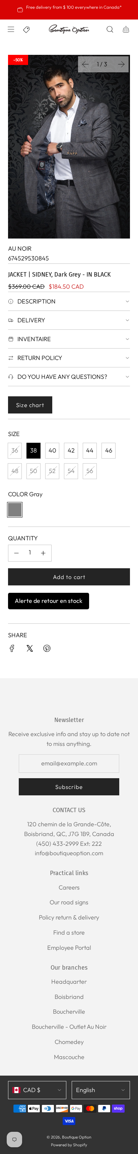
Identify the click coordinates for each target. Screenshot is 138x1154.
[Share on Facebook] (12, 649)
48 (14, 471)
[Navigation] (11, 29)
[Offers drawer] (27, 29)
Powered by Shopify (69, 1144)
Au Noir (19, 248)
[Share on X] (29, 649)
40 (52, 450)
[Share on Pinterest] (47, 649)
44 (89, 450)
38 (33, 450)
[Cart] (126, 29)
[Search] (110, 29)
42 (71, 450)
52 (52, 471)
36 (14, 450)
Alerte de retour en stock (48, 601)
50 (33, 471)
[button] (85, 64)
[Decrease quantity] (16, 553)
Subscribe (69, 786)
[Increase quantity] (43, 553)
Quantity (23, 538)
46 (108, 450)
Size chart (30, 404)
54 (71, 471)
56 (89, 471)
